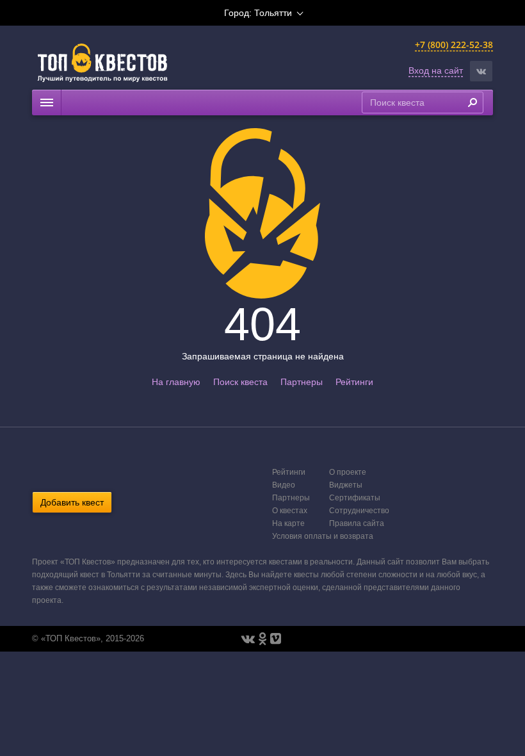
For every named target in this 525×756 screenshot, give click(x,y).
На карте (288, 523)
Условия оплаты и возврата (322, 536)
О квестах (289, 510)
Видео (283, 485)
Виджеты (345, 485)
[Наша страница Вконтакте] (248, 639)
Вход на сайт (435, 70)
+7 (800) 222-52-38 (454, 44)
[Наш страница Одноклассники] (262, 639)
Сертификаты (354, 497)
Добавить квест (72, 502)
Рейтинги (354, 382)
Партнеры (301, 382)
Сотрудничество (359, 510)
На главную (176, 382)
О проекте (347, 472)
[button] (481, 71)
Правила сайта (356, 523)
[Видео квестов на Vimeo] (275, 639)
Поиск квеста (240, 382)
